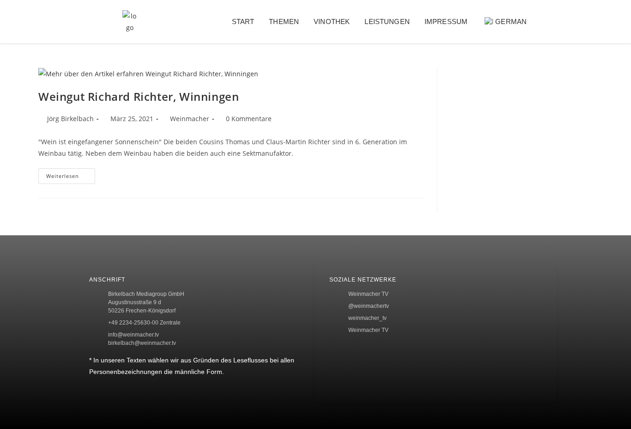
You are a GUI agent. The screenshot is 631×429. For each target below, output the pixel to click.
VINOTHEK (332, 21)
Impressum (446, 21)
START (243, 21)
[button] (557, 22)
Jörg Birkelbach (70, 118)
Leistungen (387, 21)
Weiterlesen (70, 173)
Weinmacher (189, 118)
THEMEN (284, 21)
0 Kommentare (249, 118)
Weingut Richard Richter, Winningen (138, 96)
